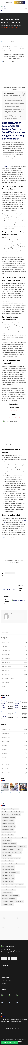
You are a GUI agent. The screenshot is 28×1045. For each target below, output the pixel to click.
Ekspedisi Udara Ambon (8, 849)
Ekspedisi (4, 646)
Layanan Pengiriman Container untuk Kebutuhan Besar (14, 107)
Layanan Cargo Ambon (7, 887)
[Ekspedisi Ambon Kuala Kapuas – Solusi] (4, 704)
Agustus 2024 (5, 741)
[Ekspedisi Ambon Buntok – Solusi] (18, 715)
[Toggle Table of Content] (23, 93)
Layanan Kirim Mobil (7, 892)
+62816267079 (9, 2)
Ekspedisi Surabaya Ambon (9, 846)
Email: (11, 115)
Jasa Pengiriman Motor (8, 884)
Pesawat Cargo (19, 901)
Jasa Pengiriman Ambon (8, 866)
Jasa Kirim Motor (6, 674)
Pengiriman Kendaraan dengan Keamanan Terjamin (15, 104)
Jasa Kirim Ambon (16, 852)
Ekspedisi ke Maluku (20, 838)
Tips (3, 690)
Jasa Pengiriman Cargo (7, 875)
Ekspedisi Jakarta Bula (7, 835)
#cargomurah (14, 809)
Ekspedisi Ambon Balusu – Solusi (20, 587)
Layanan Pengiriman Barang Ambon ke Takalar (14, 101)
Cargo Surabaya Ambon (17, 812)
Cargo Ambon (5, 812)
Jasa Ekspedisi (6, 662)
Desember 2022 (6, 773)
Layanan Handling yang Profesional (13, 111)
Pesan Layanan (19, 2)
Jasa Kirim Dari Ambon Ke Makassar (11, 858)
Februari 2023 (5, 765)
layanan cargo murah (20, 887)
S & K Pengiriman (6, 980)
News (3, 686)
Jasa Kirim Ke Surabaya (8, 864)
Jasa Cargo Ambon (6, 658)
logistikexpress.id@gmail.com (14, 418)
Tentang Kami (5, 977)
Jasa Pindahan (11, 50)
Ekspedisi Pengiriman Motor (9, 843)
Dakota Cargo (5, 642)
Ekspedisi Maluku (6, 840)
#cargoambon (5, 809)
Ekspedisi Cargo (6, 650)
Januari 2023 (5, 769)
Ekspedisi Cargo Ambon (8, 823)
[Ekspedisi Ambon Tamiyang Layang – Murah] (4, 715)
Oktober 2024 (5, 733)
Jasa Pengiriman (20, 864)
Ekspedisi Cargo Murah (7, 829)
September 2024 (6, 737)
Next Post (6, 604)
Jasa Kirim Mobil (19, 48)
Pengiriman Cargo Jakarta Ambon (10, 895)
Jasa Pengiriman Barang (8, 869)
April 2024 (4, 757)
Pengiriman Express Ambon (9, 898)
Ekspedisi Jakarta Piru (7, 838)
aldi (16, 46)
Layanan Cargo (19, 884)
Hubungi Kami (11, 112)
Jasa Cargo (19, 849)
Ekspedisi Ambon (10, 573)
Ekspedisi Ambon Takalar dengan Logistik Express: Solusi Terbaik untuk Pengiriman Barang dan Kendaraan (14, 97)
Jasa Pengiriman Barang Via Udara (10, 872)
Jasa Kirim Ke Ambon (7, 861)
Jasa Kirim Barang (11, 48)
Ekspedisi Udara (6, 654)
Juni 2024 (4, 749)
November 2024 (6, 729)
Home (3, 971)
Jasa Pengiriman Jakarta (8, 878)
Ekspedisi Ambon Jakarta (8, 817)
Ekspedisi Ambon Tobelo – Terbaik (7, 599)
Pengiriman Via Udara (7, 901)
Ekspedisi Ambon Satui (7, 820)
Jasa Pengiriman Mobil (7, 678)
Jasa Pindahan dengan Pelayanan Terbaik (15, 109)
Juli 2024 (4, 745)
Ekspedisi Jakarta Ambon (8, 832)
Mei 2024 (4, 753)
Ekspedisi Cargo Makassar (8, 826)
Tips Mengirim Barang (7, 904)
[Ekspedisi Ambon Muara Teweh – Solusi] (18, 704)
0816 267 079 (14, 411)
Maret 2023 (5, 761)
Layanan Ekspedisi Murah (8, 890)
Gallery (4, 983)
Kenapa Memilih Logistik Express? (13, 116)
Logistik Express (6, 166)
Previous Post (20, 593)
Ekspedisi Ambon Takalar (11, 118)
